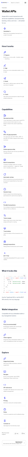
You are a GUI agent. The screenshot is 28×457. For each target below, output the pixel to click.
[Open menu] (25, 2)
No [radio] (24, 433)
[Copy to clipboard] (24, 276)
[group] (19, 433)
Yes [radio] (17, 433)
